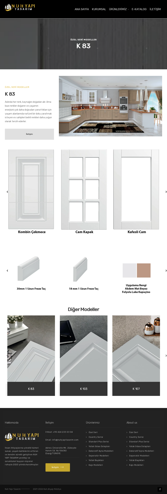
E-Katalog (139, 9)
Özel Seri (93, 432)
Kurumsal (99, 9)
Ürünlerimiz (118, 9)
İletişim (155, 9)
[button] (4, 191)
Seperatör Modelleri (99, 456)
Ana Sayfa (82, 9)
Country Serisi (96, 437)
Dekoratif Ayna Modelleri (101, 451)
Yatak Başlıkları (96, 460)
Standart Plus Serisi (99, 442)
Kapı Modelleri (96, 465)
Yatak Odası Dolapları (99, 446)
